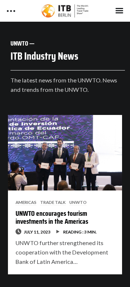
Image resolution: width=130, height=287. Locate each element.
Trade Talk (53, 202)
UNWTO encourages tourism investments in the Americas (52, 217)
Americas (26, 202)
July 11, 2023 (37, 231)
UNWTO (78, 202)
